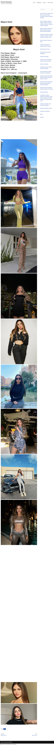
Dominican (50, 40)
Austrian (41, 25)
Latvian (41, 71)
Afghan (45, 21)
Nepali (45, 81)
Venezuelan (42, 111)
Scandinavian (42, 95)
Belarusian (50, 28)
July (45, 14)
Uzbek (50, 108)
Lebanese (45, 71)
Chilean (51, 34)
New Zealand (42, 83)
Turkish (41, 105)
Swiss (51, 99)
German (45, 52)
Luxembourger (47, 72)
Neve (2, 742)
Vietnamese (47, 111)
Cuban (46, 37)
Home (34, 2)
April (51, 13)
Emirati (45, 46)
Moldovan (50, 77)
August (48, 14)
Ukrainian (42, 108)
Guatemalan (42, 53)
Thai (50, 103)
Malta (51, 75)
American (42, 21)
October (46, 16)
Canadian (47, 34)
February (45, 13)
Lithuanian (42, 72)
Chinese (41, 35)
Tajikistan (46, 103)
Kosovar (41, 68)
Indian (45, 59)
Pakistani (42, 87)
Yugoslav (42, 117)
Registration (39, 2)
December (42, 17)
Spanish (45, 97)
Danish (41, 40)
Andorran (45, 22)
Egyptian (46, 44)
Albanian (49, 21)
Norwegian (46, 84)
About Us (44, 2)
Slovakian (42, 96)
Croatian (50, 35)
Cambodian (42, 34)
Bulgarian (49, 31)
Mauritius (42, 77)
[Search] (52, 9)
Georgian (42, 52)
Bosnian (49, 29)
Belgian (41, 29)
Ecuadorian (42, 44)
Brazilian (42, 31)
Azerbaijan (46, 25)
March (49, 13)
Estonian (49, 46)
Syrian (41, 100)
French (48, 49)
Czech (50, 37)
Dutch (41, 41)
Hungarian (47, 56)
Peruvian (46, 87)
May (41, 14)
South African (47, 96)
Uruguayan (46, 108)
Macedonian (42, 75)
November (50, 16)
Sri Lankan (49, 97)
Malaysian (47, 75)
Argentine (42, 24)
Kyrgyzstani (46, 68)
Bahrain (45, 28)
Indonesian (49, 59)
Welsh (41, 114)
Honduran (42, 56)
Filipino (41, 49)
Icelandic (42, 59)
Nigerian (41, 84)
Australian (50, 24)
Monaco (46, 78)
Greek (49, 52)
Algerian (41, 22)
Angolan (49, 22)
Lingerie (49, 71)
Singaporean (42, 99)
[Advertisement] (19, 13)
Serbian (47, 95)
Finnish (45, 49)
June (43, 14)
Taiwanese (42, 103)
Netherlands (50, 81)
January (41, 13)
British (45, 31)
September (42, 16)
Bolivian (45, 29)
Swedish (47, 99)
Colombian (46, 35)
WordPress (10, 742)
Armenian (46, 24)
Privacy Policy (50, 2)
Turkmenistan (46, 105)
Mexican (45, 77)
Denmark (45, 40)
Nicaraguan (48, 83)
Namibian (42, 81)
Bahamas (42, 28)
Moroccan (42, 78)
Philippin (50, 87)
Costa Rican (42, 37)
